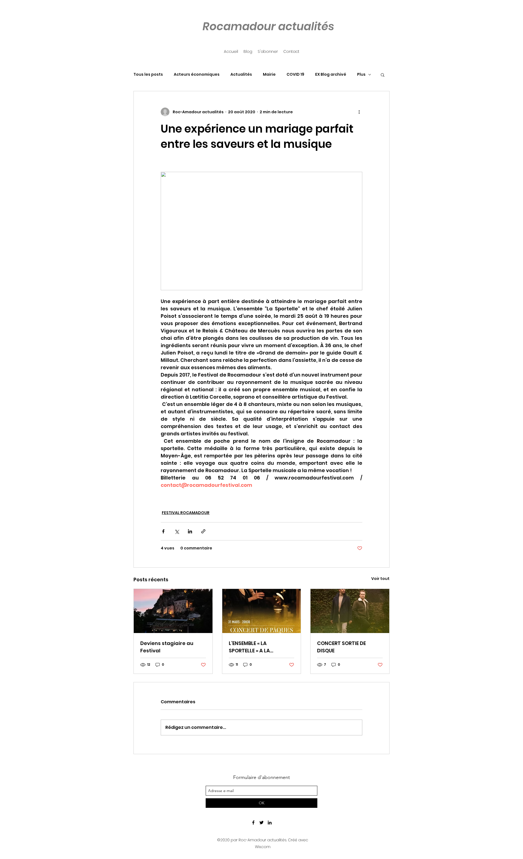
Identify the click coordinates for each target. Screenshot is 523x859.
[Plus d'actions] (359, 112)
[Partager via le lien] (203, 531)
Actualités (241, 74)
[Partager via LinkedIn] (190, 531)
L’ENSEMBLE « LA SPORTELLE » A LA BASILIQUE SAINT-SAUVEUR (261, 647)
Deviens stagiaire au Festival (166, 647)
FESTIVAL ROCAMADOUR (185, 512)
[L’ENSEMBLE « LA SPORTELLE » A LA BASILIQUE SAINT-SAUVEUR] (261, 611)
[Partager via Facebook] (163, 531)
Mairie (269, 74)
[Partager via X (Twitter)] (176, 531)
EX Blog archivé (330, 74)
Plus (361, 74)
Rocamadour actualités (268, 26)
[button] (382, 74)
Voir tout (380, 578)
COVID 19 (295, 74)
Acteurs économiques (197, 74)
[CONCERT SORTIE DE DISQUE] (350, 611)
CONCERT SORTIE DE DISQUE (341, 647)
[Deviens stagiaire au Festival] (173, 611)
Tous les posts (148, 74)
